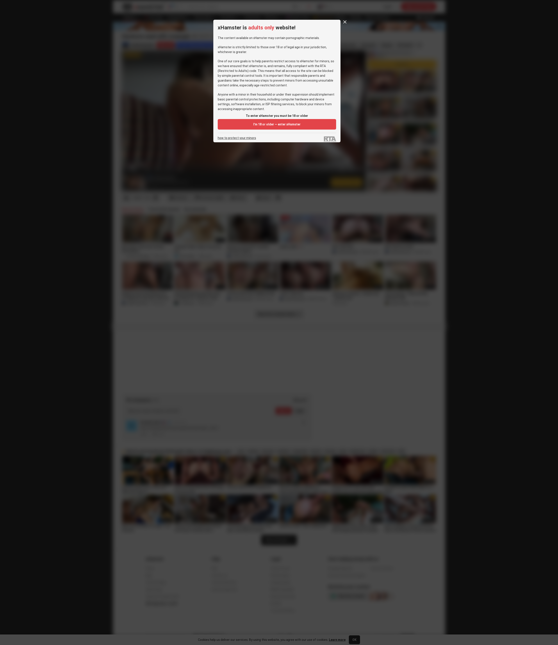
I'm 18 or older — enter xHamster (277, 124)
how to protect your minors (237, 138)
